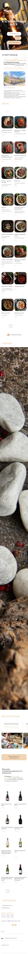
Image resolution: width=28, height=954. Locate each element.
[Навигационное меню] (25, 2)
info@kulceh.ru (5, 907)
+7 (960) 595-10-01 (6, 905)
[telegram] (13, 925)
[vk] (15, 925)
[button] (14, 42)
